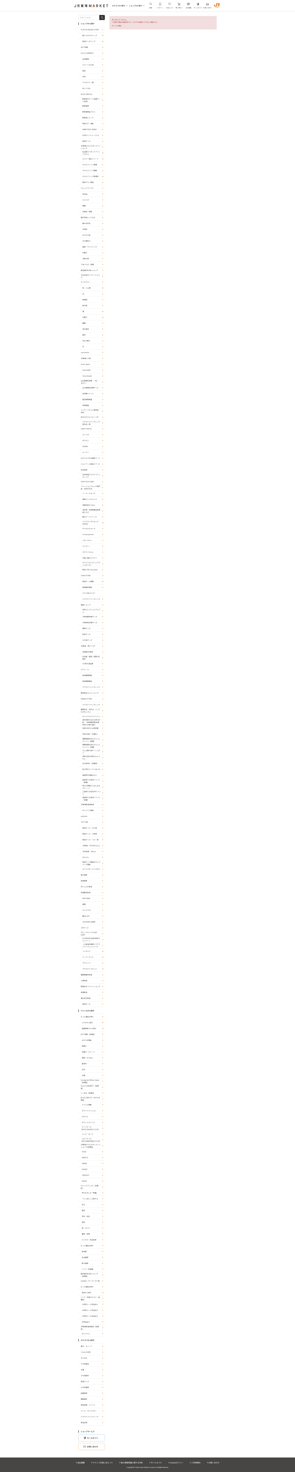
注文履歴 (188, 8)
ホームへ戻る (117, 26)
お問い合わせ (207, 8)
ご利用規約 (196, 1462)
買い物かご (179, 8)
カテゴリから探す (87, 1340)
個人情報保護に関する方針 (132, 1462)
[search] (102, 17)
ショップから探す (87, 23)
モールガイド (198, 8)
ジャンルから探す (87, 1010)
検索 (150, 8)
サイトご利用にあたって (103, 1462)
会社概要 (81, 1462)
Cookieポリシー (176, 1462)
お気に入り (169, 8)
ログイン (160, 8)
